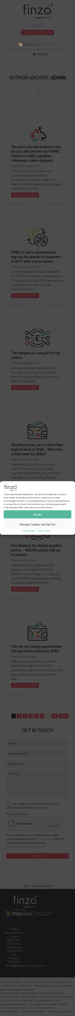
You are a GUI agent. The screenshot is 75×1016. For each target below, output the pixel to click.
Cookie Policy (28, 530)
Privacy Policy (44, 530)
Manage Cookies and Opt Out (37, 524)
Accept (37, 514)
